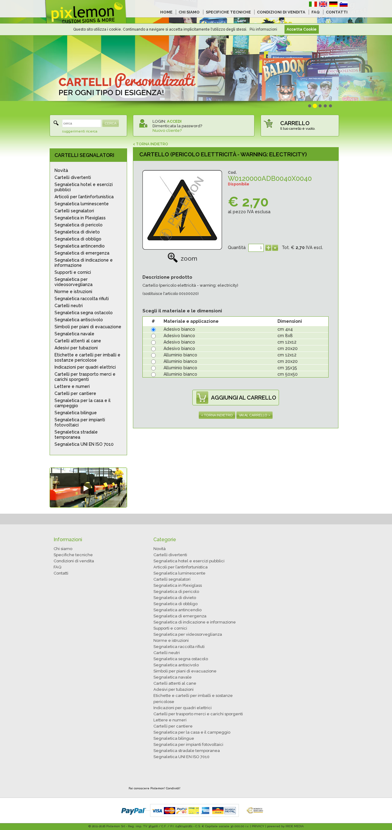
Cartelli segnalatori (74, 210)
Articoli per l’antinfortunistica (84, 196)
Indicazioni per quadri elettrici (85, 367)
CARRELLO (295, 123)
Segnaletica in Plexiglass (80, 217)
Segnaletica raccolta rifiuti (82, 298)
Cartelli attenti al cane (78, 340)
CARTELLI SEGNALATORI (84, 155)
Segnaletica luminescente (82, 203)
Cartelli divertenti (73, 177)
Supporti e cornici (73, 272)
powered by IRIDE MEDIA (285, 826)
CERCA (110, 123)
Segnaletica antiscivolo (79, 319)
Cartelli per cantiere (75, 393)
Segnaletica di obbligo (78, 238)
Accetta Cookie (302, 29)
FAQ (315, 12)
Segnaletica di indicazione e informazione (84, 263)
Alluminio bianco (180, 354)
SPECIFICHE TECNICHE (228, 12)
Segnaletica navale (74, 333)
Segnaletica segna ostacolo (84, 312)
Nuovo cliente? (167, 130)
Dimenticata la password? (177, 126)
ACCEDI (174, 121)
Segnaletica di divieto (77, 231)
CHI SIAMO (189, 12)
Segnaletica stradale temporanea (76, 435)
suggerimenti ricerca (79, 131)
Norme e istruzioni (73, 291)
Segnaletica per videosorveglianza (73, 282)
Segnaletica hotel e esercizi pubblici (84, 187)
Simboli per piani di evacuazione (88, 326)
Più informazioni (263, 29)
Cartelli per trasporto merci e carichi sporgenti (85, 377)
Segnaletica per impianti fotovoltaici (80, 422)
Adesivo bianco (179, 329)
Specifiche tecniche (73, 555)
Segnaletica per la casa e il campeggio (83, 403)
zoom (189, 258)
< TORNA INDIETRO (150, 144)
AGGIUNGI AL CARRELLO (243, 397)
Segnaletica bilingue (76, 412)
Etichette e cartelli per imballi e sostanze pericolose (87, 357)
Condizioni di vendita (74, 561)
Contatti (61, 573)
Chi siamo (63, 548)
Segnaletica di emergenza (82, 253)
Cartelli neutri (69, 305)
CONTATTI (337, 12)
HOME (166, 12)
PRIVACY (258, 826)
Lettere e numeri (72, 386)
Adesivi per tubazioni (76, 347)
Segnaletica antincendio (80, 246)
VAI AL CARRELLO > (254, 415)
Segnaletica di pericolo (79, 224)
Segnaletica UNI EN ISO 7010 (84, 444)
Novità (61, 170)
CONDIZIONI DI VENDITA (281, 12)
